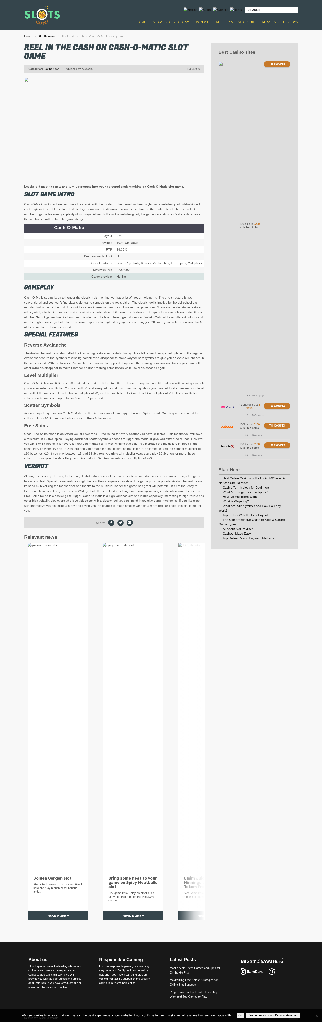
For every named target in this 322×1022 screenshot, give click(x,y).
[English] (190, 9)
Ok (240, 1015)
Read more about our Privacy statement (273, 1015)
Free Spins (223, 22)
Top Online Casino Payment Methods (248, 538)
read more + (58, 915)
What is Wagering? (236, 501)
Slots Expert (35, 966)
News (266, 22)
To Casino (277, 64)
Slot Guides (249, 22)
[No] (316, 1015)
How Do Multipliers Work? (240, 496)
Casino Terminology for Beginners (246, 487)
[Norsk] (236, 9)
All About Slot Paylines (238, 529)
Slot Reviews (286, 22)
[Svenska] (220, 9)
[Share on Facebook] (111, 523)
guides (63, 978)
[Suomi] (205, 9)
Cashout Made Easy (237, 533)
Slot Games (183, 22)
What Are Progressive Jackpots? (245, 492)
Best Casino (159, 22)
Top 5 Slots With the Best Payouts (246, 515)
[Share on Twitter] (120, 523)
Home (141, 22)
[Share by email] (130, 523)
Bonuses (204, 22)
